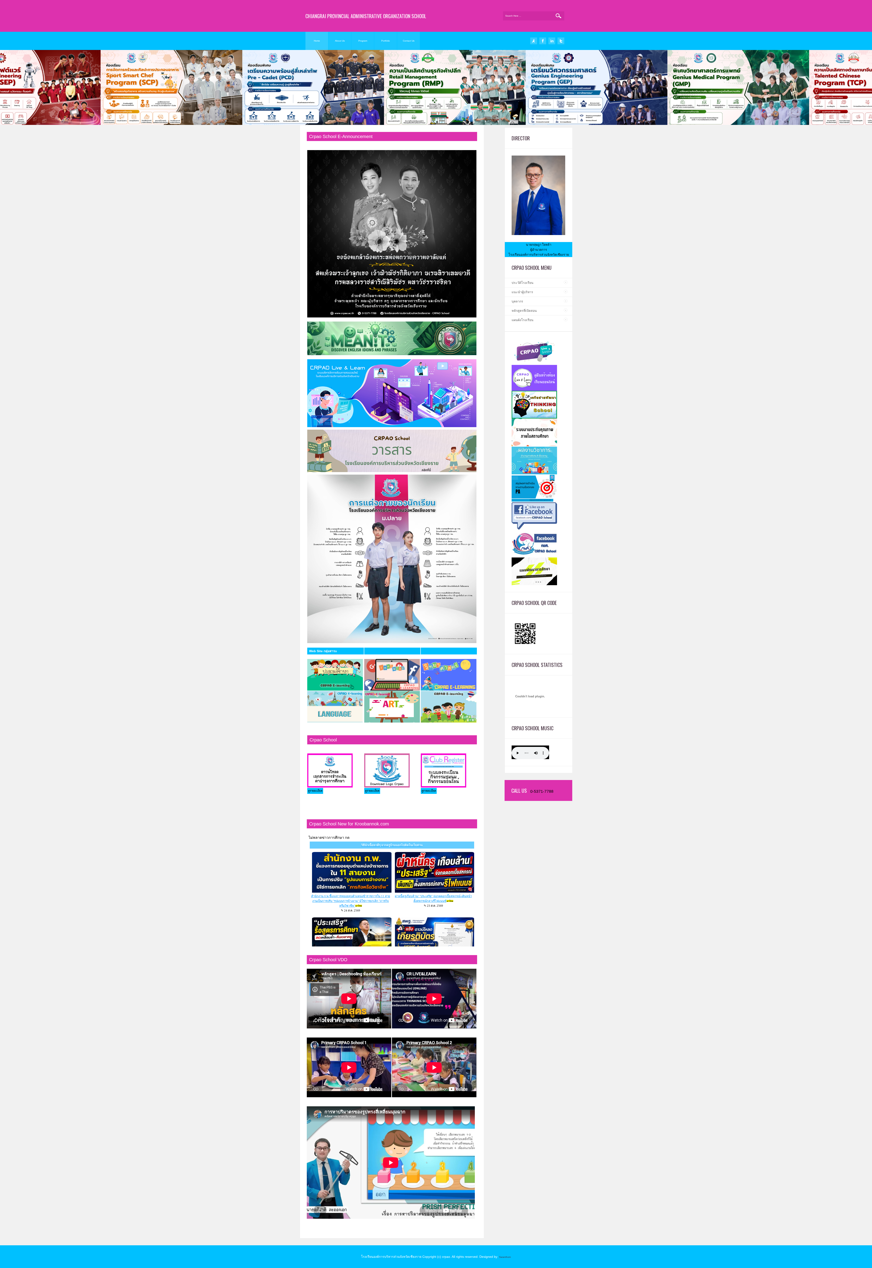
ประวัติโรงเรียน (522, 283)
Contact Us (408, 41)
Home (317, 41)
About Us (340, 41)
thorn (508, 1257)
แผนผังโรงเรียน (522, 320)
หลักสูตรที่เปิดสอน (524, 310)
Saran (502, 1257)
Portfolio (385, 41)
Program (362, 41)
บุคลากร (517, 301)
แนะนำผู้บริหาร (522, 292)
